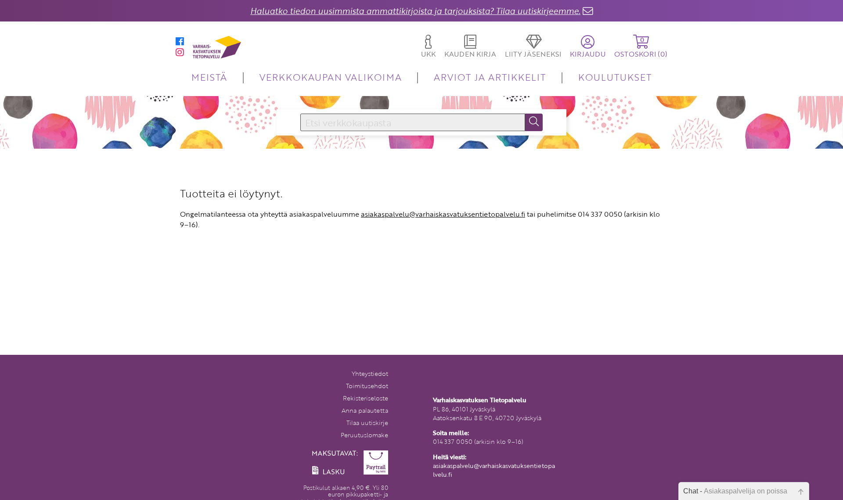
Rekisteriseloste (365, 398)
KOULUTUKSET (615, 77)
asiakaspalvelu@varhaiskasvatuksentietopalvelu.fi (443, 214)
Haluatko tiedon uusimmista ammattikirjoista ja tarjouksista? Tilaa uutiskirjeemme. (415, 10)
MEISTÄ (209, 77)
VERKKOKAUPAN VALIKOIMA (330, 77)
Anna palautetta (365, 410)
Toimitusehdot (367, 385)
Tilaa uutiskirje (367, 422)
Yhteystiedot (370, 373)
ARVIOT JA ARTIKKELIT (490, 77)
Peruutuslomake (364, 434)
